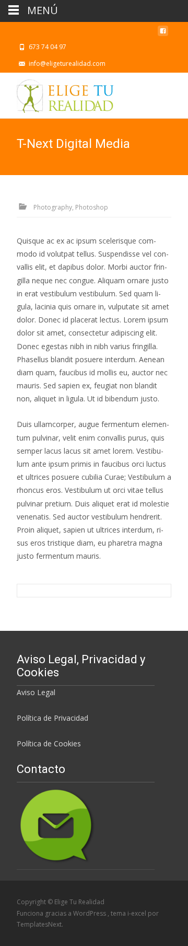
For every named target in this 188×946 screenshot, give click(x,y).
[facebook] (163, 34)
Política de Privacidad (52, 718)
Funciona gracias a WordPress (62, 913)
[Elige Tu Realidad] (56, 93)
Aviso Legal (36, 692)
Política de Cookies (49, 743)
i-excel (137, 913)
